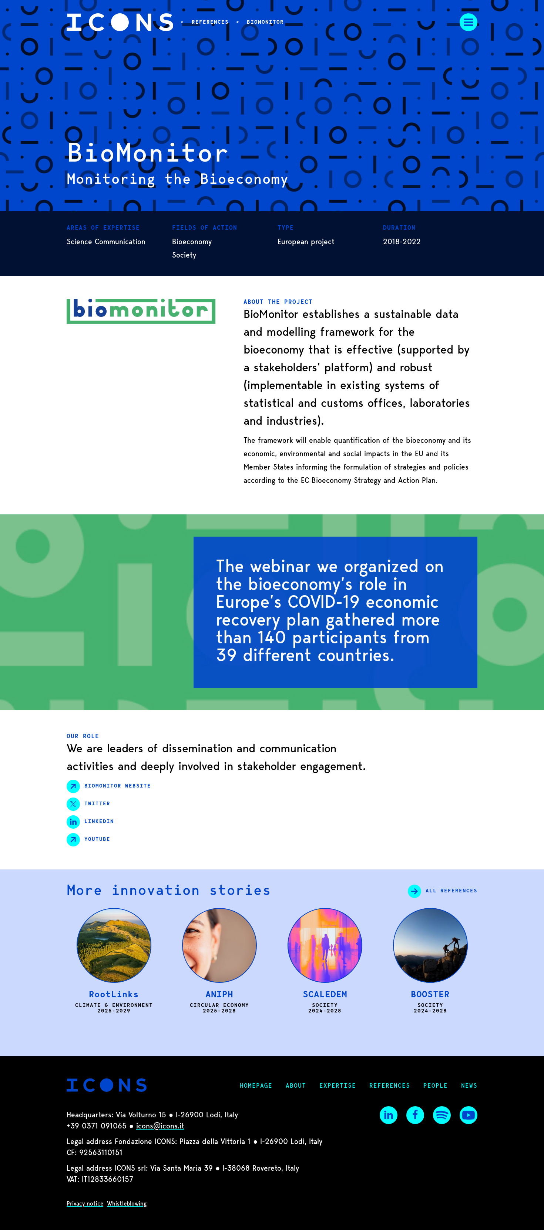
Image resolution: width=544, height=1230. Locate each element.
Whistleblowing (127, 1204)
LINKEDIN (99, 822)
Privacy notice (85, 1204)
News (469, 1086)
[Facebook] (415, 1115)
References (210, 22)
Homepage (256, 1086)
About (296, 1086)
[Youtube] (468, 1115)
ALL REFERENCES (451, 891)
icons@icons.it (160, 1126)
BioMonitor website (117, 786)
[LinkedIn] (388, 1115)
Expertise (337, 1086)
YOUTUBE (97, 839)
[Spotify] (442, 1115)
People (435, 1086)
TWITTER (97, 804)
